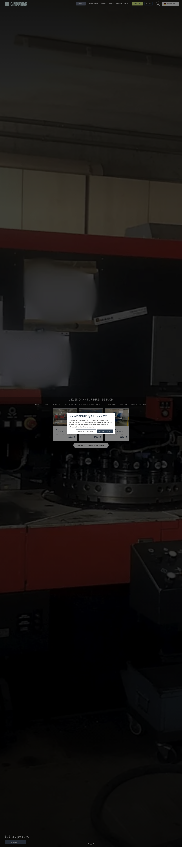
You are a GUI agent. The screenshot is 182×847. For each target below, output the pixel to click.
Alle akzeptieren (105, 431)
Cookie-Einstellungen (86, 431)
